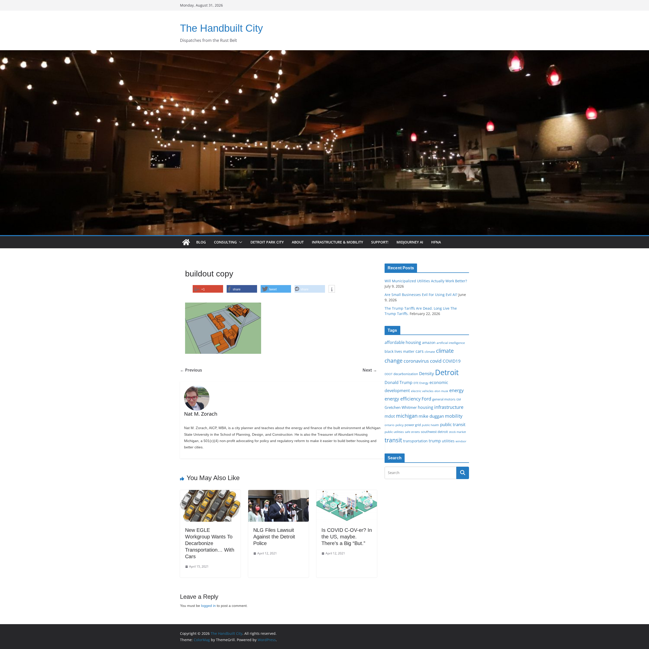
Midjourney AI (409, 242)
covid (436, 361)
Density (426, 373)
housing (425, 407)
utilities (448, 440)
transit (393, 440)
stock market (457, 432)
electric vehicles (422, 391)
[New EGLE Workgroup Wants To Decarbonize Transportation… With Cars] (210, 493)
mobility (453, 416)
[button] (239, 242)
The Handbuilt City (221, 28)
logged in (208, 606)
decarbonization (405, 374)
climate (430, 351)
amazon (429, 342)
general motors (443, 399)
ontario (389, 425)
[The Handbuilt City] (324, 54)
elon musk (441, 391)
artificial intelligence (451, 343)
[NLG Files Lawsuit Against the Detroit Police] (278, 493)
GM (458, 399)
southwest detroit (434, 431)
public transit (452, 424)
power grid (413, 425)
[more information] (332, 289)
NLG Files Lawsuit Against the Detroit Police (274, 536)
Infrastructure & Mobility (337, 242)
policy (399, 425)
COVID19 (452, 361)
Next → (370, 370)
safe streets (412, 432)
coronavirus (416, 361)
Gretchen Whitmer (401, 407)
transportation (415, 440)
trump (435, 441)
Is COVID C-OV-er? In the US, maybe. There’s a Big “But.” (346, 536)
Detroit (447, 372)
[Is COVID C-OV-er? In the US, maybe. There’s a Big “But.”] (346, 493)
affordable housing (403, 342)
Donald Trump (398, 382)
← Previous (191, 370)
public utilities (394, 432)
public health (430, 425)
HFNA (436, 242)
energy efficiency (403, 399)
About (298, 242)
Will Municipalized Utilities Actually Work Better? (426, 280)
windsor (461, 441)
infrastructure (448, 407)
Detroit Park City (267, 242)
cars (420, 351)
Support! (379, 242)
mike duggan (431, 416)
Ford (426, 398)
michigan (407, 415)
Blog (201, 242)
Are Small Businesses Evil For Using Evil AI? (421, 294)
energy (456, 390)
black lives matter (399, 351)
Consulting (225, 242)
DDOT (388, 374)
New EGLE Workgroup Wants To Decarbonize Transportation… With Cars (209, 543)
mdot (390, 416)
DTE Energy (420, 383)
